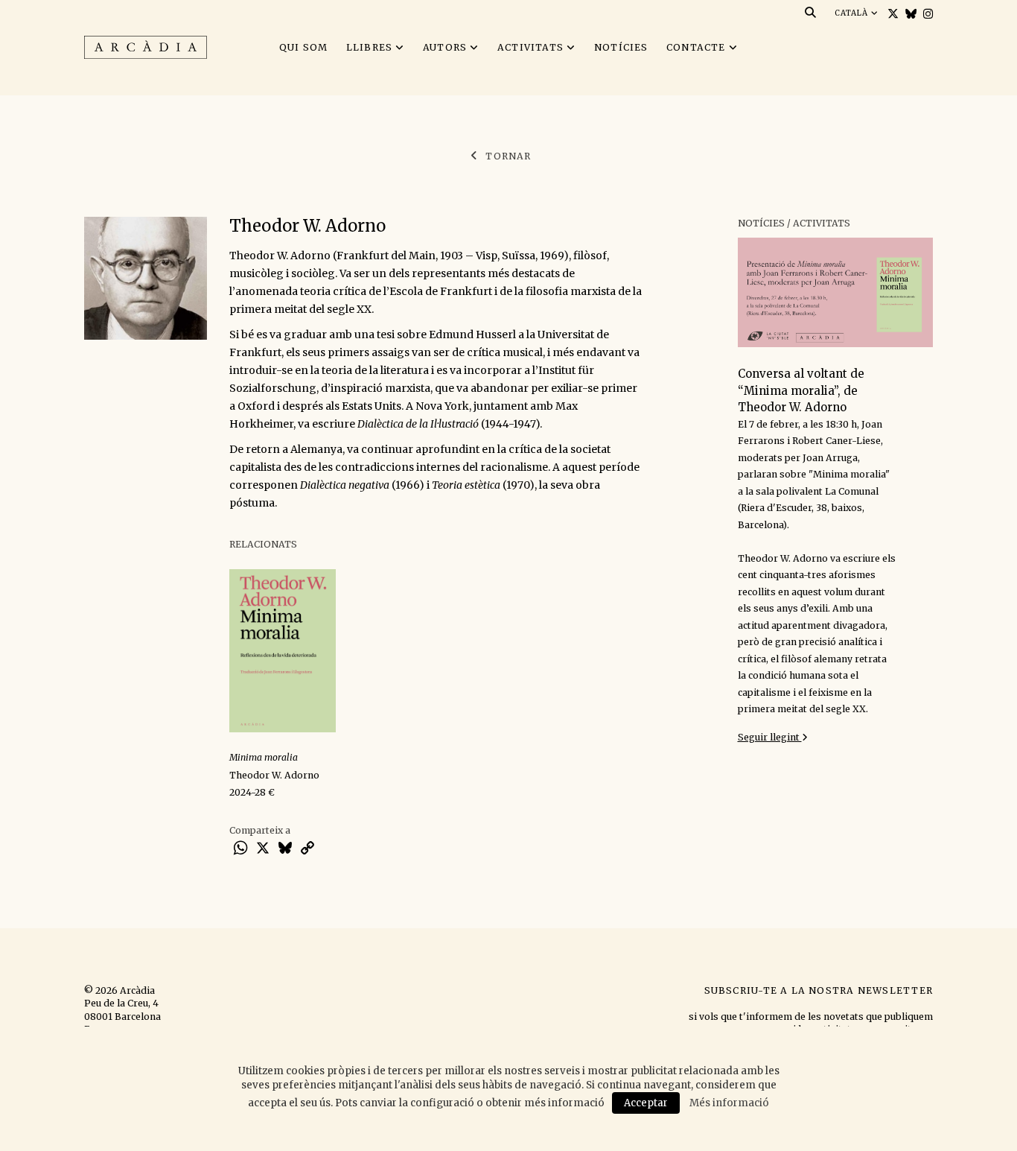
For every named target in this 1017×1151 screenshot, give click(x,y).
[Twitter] (891, 14)
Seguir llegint (770, 737)
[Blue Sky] (909, 14)
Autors (445, 47)
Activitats (530, 47)
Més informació (729, 1103)
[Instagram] (926, 14)
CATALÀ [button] (853, 13)
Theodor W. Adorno (274, 775)
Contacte (696, 47)
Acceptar (646, 1103)
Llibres (369, 47)
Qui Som (303, 47)
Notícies (621, 47)
